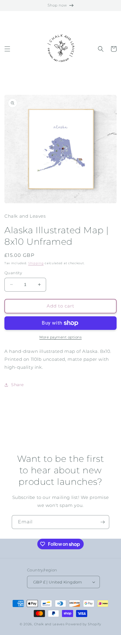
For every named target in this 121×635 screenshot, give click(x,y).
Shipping (36, 263)
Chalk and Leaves (49, 624)
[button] (7, 48)
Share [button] (17, 384)
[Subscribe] (102, 522)
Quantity (13, 272)
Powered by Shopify (83, 624)
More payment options (60, 337)
